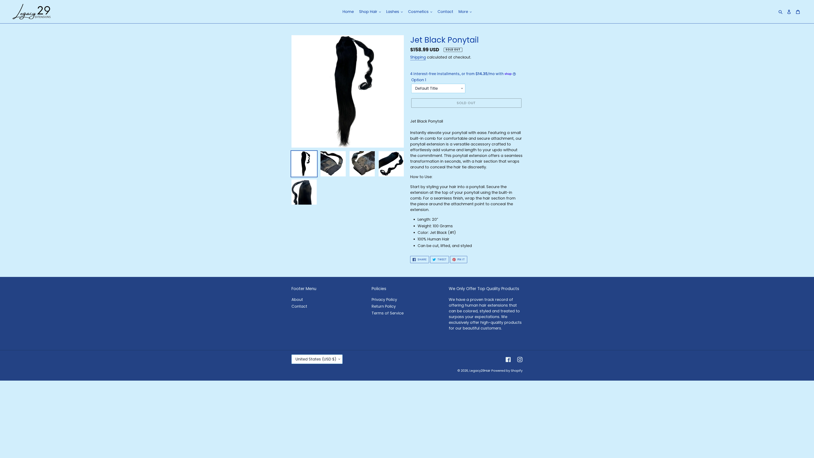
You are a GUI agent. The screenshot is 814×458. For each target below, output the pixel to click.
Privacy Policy (384, 299)
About (297, 299)
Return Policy (384, 306)
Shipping (418, 57)
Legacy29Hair (480, 370)
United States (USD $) (315, 359)
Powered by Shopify (507, 370)
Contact (299, 306)
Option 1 (418, 79)
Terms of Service (388, 313)
